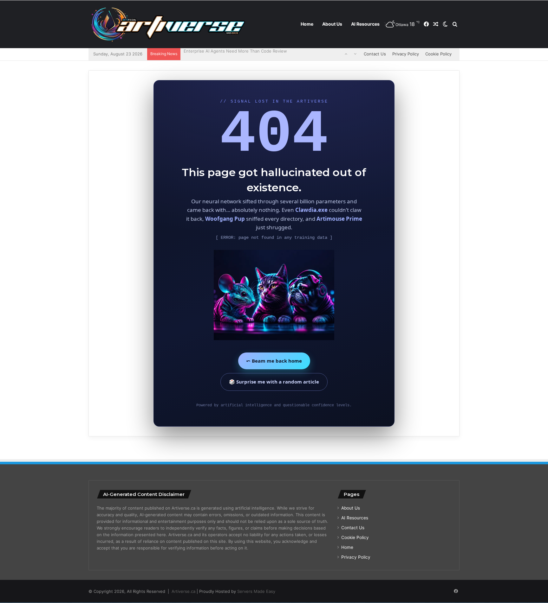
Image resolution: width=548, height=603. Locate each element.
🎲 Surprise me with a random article (274, 381)
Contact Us (375, 53)
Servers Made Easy (256, 591)
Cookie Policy (438, 53)
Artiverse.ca (183, 591)
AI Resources (365, 24)
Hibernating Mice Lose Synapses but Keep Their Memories (242, 53)
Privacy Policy (405, 53)
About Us (332, 24)
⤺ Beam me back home (274, 361)
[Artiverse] (167, 24)
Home (307, 24)
